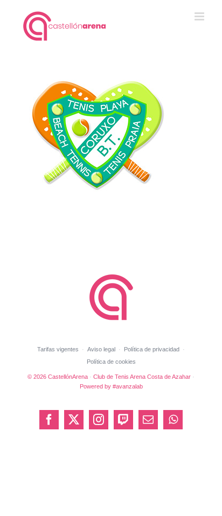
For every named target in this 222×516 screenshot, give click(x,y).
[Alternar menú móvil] (200, 16)
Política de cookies (111, 361)
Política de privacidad (151, 349)
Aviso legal (101, 349)
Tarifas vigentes (58, 349)
